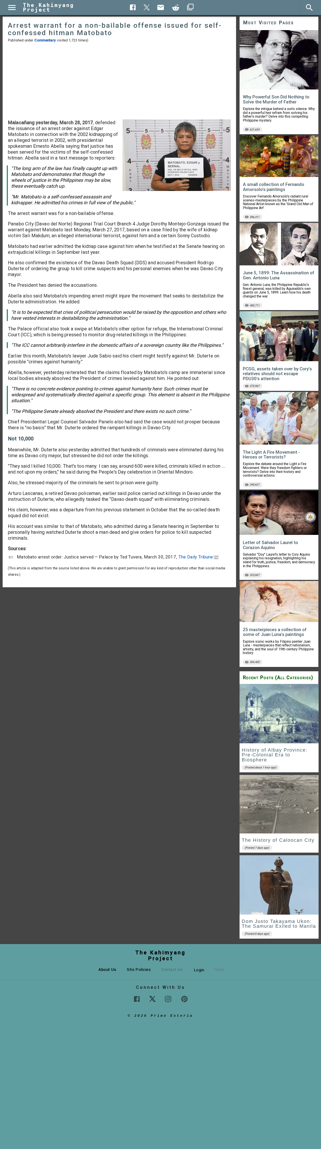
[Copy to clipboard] (176, 7)
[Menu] (11, 7)
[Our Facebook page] (136, 999)
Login (199, 970)
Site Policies (139, 969)
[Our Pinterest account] (184, 999)
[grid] (279, 812)
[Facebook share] (132, 7)
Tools (218, 969)
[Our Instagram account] (168, 999)
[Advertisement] (119, 81)
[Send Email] (160, 7)
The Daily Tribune (195, 557)
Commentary (45, 40)
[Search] (309, 7)
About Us (107, 969)
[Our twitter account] (152, 998)
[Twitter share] (146, 7)
